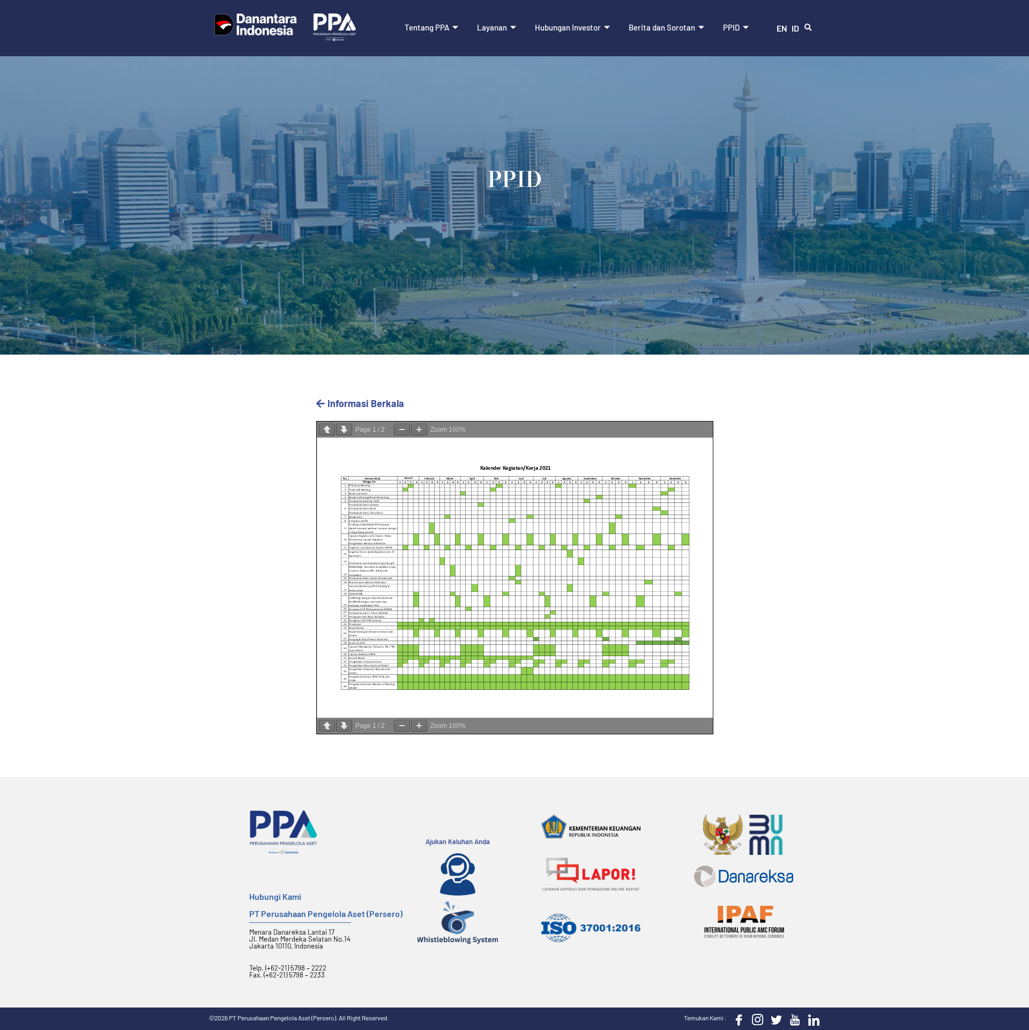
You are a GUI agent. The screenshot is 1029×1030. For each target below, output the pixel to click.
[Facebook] (736, 1019)
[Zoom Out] (402, 429)
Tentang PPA (427, 27)
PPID (731, 27)
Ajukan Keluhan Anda (458, 841)
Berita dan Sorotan (662, 27)
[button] (808, 27)
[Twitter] (774, 1019)
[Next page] (344, 429)
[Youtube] (793, 1019)
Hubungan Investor (568, 27)
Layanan (492, 27)
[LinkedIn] (811, 1019)
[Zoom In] (419, 429)
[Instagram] (755, 1019)
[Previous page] (327, 429)
